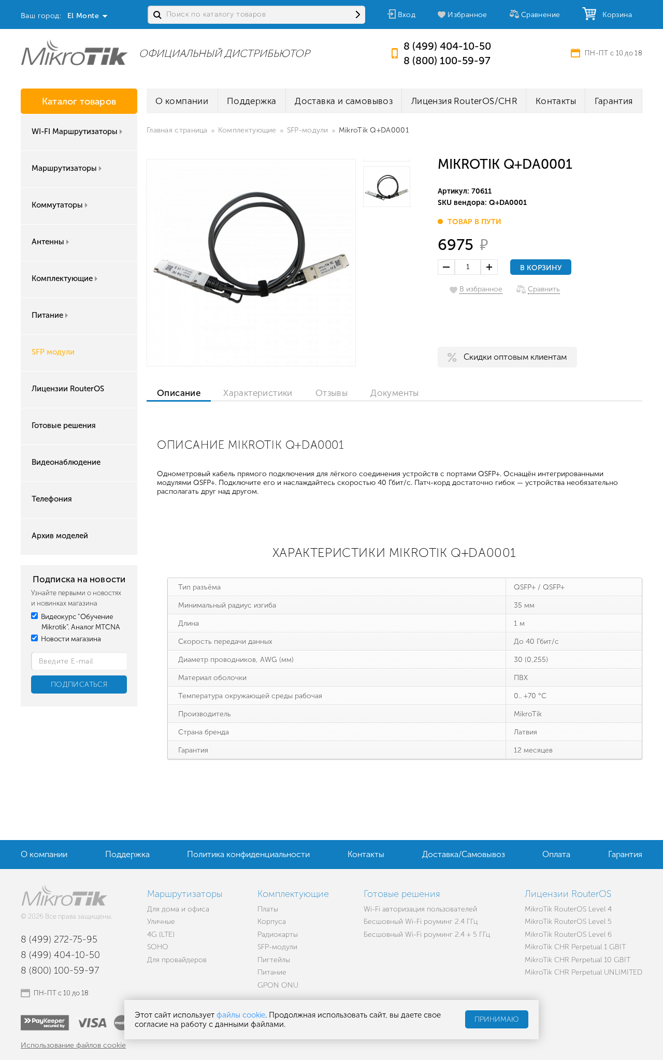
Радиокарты (277, 934)
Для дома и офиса (178, 909)
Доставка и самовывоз (344, 101)
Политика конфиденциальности (248, 854)
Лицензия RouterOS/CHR (464, 101)
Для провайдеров (177, 959)
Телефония (52, 499)
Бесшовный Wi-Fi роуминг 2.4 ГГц (421, 921)
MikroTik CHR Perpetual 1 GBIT (575, 947)
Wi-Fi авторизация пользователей (420, 909)
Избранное (467, 14)
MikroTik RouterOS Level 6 (568, 934)
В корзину (540, 267)
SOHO (157, 947)
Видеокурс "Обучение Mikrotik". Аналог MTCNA (79, 621)
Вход (407, 14)
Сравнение (540, 14)
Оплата (556, 854)
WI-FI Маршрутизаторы (75, 131)
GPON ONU (277, 985)
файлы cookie (241, 1015)
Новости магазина (70, 639)
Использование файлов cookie (73, 1045)
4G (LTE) (161, 934)
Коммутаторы (57, 205)
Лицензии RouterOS (68, 388)
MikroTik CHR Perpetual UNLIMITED (583, 972)
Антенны (48, 241)
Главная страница (177, 130)
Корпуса (271, 921)
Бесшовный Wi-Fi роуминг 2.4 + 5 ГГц (427, 934)
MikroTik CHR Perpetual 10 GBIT (577, 959)
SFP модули (53, 352)
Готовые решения (64, 425)
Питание (47, 315)
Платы (267, 909)
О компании (181, 101)
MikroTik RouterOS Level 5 (568, 921)
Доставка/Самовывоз (463, 854)
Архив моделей (60, 535)
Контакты (556, 101)
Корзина (615, 14)
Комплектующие (62, 278)
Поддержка (252, 101)
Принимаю (496, 1019)
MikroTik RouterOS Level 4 (568, 909)
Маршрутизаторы (64, 168)
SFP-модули (307, 130)
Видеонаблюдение (66, 462)
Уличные (161, 921)
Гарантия (614, 101)
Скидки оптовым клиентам (515, 357)
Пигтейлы (273, 959)
